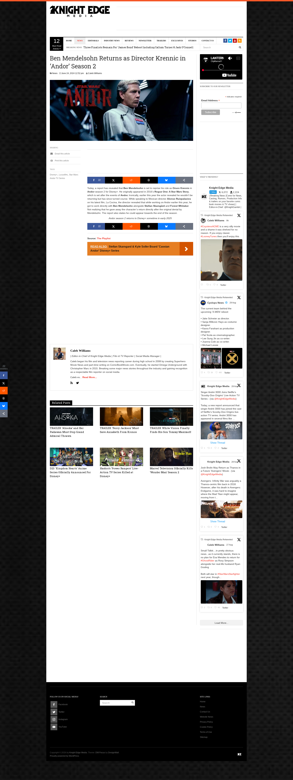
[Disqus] (121, 533)
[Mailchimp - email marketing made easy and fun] (236, 112)
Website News (206, 717)
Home (69, 41)
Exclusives (177, 41)
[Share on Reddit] (131, 180)
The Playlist (104, 238)
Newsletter (145, 41)
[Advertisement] (180, 18)
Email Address (210, 100)
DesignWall (113, 752)
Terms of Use (206, 732)
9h (227, 220)
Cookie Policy (206, 727)
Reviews (129, 41)
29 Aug (233, 303)
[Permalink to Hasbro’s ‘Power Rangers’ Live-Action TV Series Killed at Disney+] (121, 456)
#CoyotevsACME (210, 226)
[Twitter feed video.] (221, 260)
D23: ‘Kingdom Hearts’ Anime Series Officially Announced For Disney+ (70, 472)
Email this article (62, 154)
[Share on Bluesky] (166, 180)
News (80, 41)
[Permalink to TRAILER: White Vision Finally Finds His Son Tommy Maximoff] (171, 416)
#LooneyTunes (209, 236)
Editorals (93, 41)
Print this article (61, 160)
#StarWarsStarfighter (229, 574)
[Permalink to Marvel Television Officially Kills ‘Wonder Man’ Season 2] (171, 456)
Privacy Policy (206, 722)
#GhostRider (207, 560)
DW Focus (100, 752)
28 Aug (234, 386)
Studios (192, 41)
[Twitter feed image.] (211, 358)
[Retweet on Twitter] (202, 215)
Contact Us (208, 41)
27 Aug (229, 545)
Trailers (161, 41)
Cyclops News (215, 302)
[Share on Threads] (149, 180)
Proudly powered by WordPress (64, 756)
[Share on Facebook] (4, 375)
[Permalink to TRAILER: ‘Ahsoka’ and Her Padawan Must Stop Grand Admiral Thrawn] (71, 416)
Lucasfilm (63, 175)
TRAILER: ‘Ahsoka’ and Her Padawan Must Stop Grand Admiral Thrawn (67, 431)
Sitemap (204, 737)
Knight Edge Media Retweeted (218, 215)
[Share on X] (114, 180)
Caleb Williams (95, 73)
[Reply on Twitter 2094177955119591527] (203, 285)
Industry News (112, 41)
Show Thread (217, 442)
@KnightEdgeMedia (225, 398)
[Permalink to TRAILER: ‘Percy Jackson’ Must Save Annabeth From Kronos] (121, 416)
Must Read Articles (56, 44)
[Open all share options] (184, 180)
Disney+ (53, 175)
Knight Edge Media (218, 386)
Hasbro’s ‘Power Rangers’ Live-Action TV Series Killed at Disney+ (119, 472)
